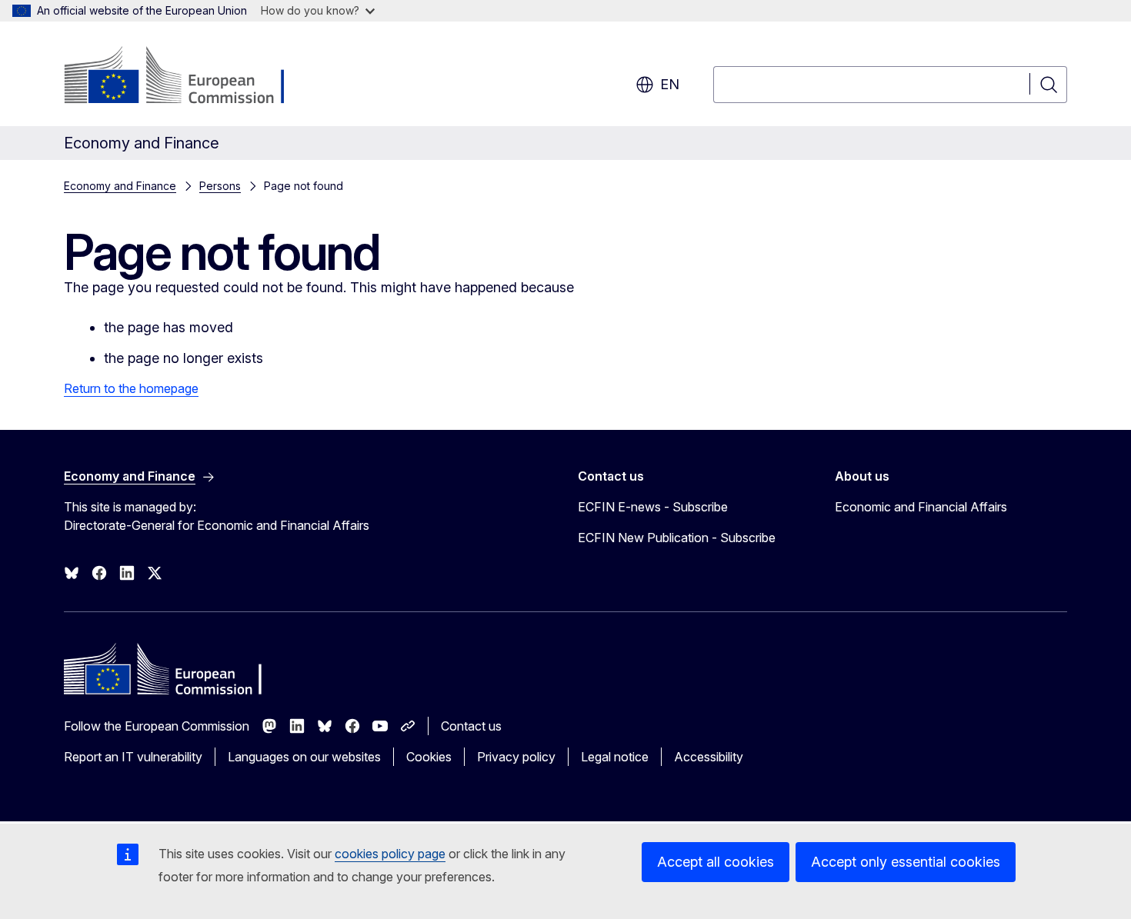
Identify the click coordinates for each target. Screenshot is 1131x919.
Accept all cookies (715, 862)
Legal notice (615, 756)
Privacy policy (516, 756)
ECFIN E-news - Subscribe (653, 506)
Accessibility (708, 756)
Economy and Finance (120, 185)
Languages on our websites (304, 756)
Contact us (471, 726)
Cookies (429, 756)
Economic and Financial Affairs (921, 506)
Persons (220, 185)
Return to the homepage (131, 388)
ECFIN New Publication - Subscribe (677, 537)
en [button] (669, 84)
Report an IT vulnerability (133, 756)
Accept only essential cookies (905, 862)
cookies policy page (390, 853)
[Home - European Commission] (188, 77)
